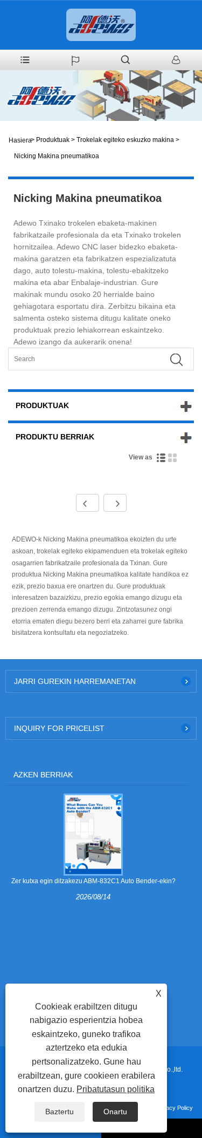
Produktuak (52, 140)
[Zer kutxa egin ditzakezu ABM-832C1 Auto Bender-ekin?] (93, 834)
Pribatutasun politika (115, 1089)
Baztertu (59, 1111)
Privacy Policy (174, 1108)
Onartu (115, 1111)
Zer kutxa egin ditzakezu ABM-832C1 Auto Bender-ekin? (93, 881)
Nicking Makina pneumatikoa (56, 156)
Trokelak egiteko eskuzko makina (125, 140)
